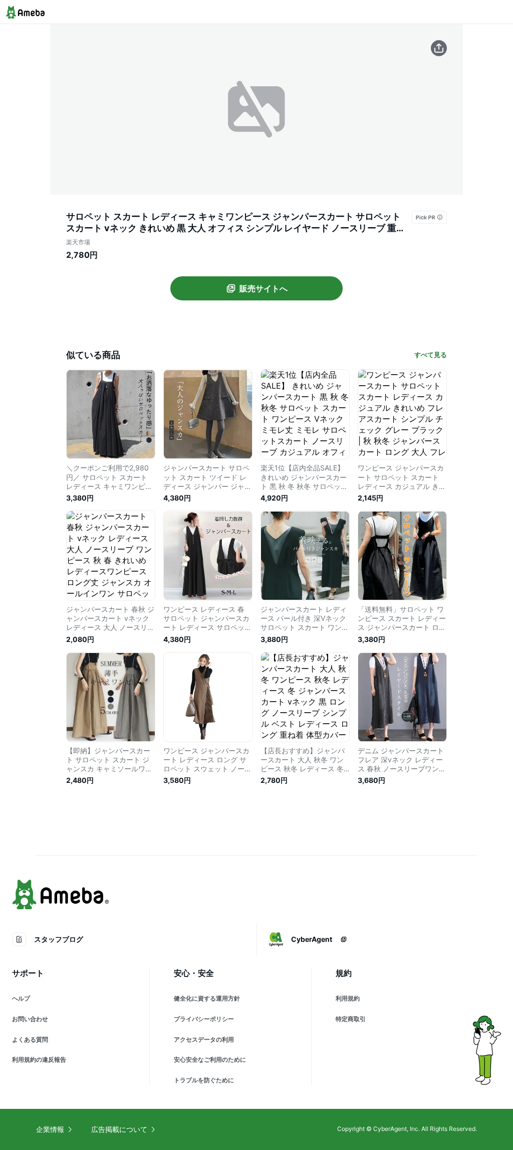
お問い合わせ (30, 1019)
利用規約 (348, 998)
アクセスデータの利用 (204, 1039)
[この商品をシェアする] (439, 48)
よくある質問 (30, 1039)
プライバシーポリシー (204, 1019)
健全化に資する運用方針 (207, 998)
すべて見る (430, 355)
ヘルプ (21, 998)
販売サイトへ (263, 288)
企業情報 (50, 1129)
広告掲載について (119, 1129)
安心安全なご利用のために (210, 1059)
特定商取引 (351, 1019)
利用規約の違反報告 (39, 1059)
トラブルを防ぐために (204, 1080)
